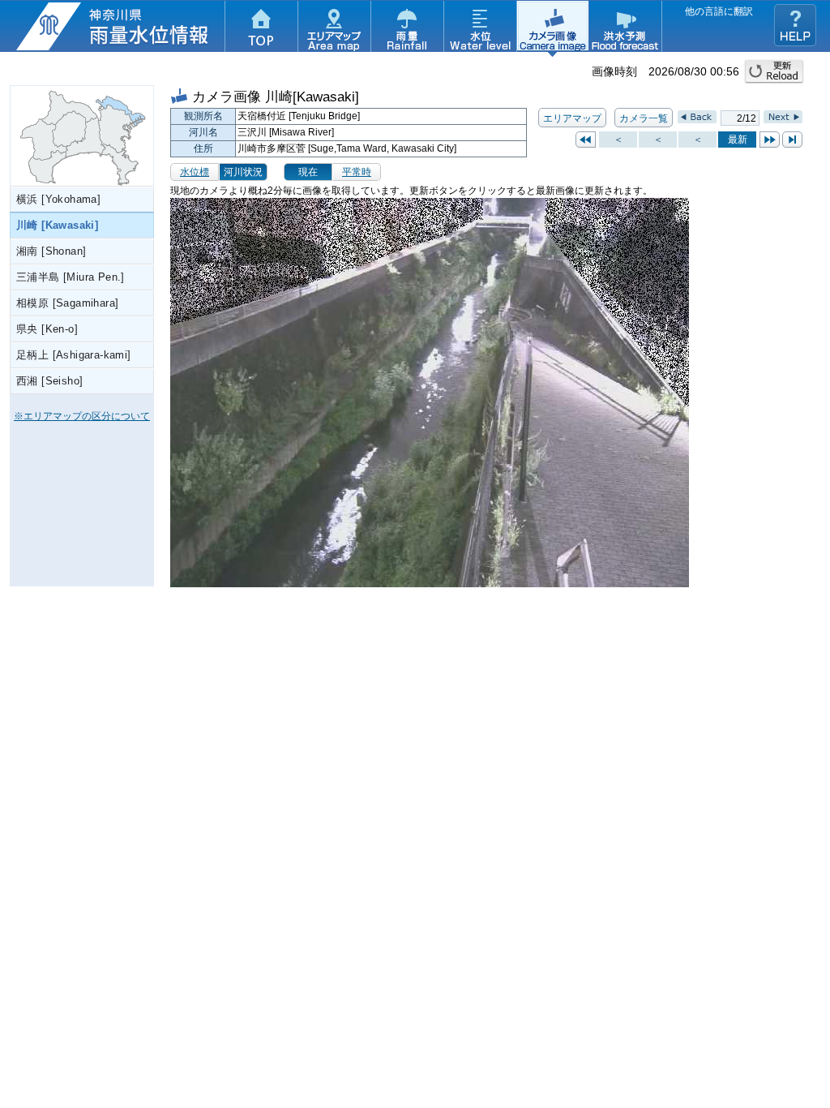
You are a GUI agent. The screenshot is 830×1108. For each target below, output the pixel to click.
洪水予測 (625, 28)
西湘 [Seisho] (49, 381)
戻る (585, 139)
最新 (792, 139)
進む (769, 139)
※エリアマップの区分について (82, 416)
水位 (479, 28)
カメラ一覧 (643, 118)
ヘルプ (795, 25)
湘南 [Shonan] (51, 251)
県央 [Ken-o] (47, 329)
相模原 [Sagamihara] (67, 303)
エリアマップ (333, 28)
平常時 (356, 172)
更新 (774, 71)
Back (697, 116)
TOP (261, 28)
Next (783, 116)
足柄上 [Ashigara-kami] (73, 355)
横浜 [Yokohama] (58, 199)
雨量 (406, 28)
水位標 (194, 172)
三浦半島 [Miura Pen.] (70, 277)
